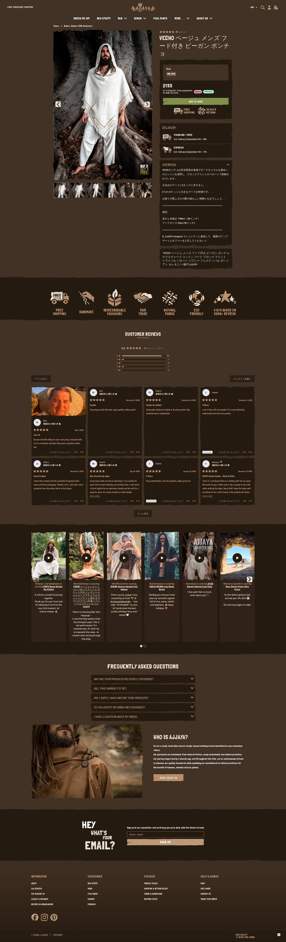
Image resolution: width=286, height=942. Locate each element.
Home (56, 25)
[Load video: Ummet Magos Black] (161, 558)
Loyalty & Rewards (39, 899)
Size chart (206, 888)
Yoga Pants (93, 894)
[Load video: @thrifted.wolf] (124, 558)
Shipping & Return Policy (156, 888)
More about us (168, 777)
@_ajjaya (127, 594)
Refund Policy (151, 899)
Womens (91, 899)
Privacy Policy (151, 883)
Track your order (209, 899)
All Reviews (36, 888)
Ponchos (92, 904)
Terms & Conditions (153, 894)
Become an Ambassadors (42, 904)
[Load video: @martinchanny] (86, 558)
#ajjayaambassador (121, 601)
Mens (90, 888)
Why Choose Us (38, 894)
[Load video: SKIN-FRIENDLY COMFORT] (237, 558)
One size (171, 74)
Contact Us (206, 894)
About (34, 883)
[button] (262, 7)
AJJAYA (44, 934)
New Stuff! (93, 883)
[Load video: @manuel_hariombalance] (48, 558)
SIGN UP (165, 842)
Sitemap (58, 934)
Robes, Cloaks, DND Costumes (78, 25)
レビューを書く (243, 380)
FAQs (203, 883)
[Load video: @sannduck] (199, 558)
